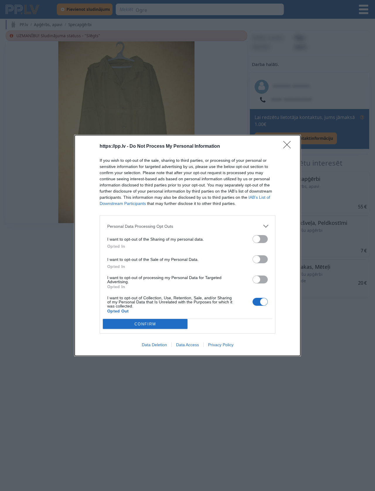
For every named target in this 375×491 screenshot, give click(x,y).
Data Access (187, 344)
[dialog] (187, 245)
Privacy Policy (220, 344)
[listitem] (187, 226)
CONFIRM (145, 324)
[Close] (288, 146)
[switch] (260, 239)
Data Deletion (154, 344)
